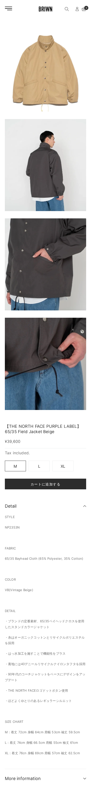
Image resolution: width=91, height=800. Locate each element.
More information (23, 778)
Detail (11, 506)
